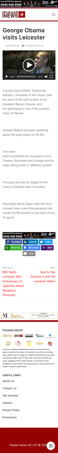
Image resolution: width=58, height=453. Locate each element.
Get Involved (10, 395)
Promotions (10, 417)
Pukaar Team (12, 46)
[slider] (26, 76)
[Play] (6, 76)
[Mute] (46, 76)
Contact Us (9, 388)
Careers (7, 402)
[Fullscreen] (51, 76)
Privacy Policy (11, 410)
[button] (29, 65)
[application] (29, 65)
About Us (8, 381)
